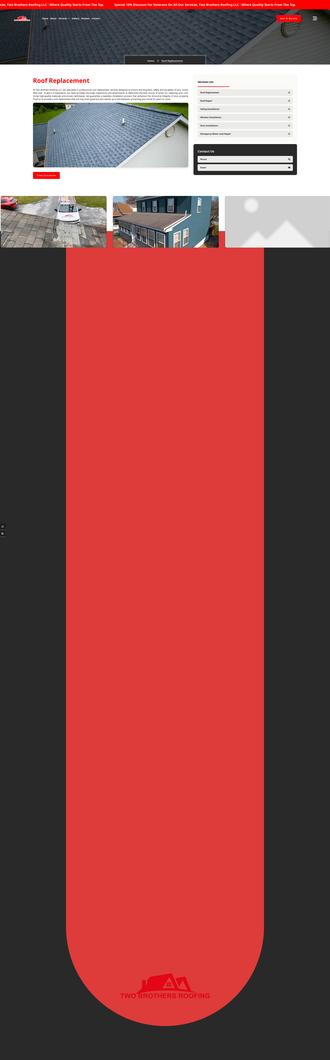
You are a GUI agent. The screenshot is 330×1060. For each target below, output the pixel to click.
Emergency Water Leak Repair (215, 133)
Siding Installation (210, 109)
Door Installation (209, 125)
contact (96, 18)
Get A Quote (288, 18)
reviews (85, 18)
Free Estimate (46, 175)
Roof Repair (206, 100)
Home (150, 60)
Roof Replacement (209, 92)
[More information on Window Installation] (324, 243)
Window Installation (210, 117)
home (45, 18)
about (53, 18)
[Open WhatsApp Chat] (2, 526)
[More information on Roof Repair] (100, 243)
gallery (75, 18)
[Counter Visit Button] (2, 533)
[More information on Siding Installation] (212, 243)
